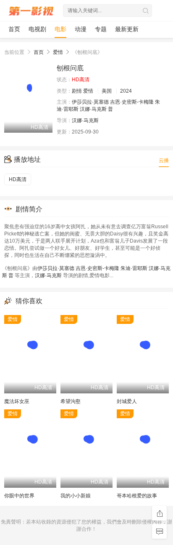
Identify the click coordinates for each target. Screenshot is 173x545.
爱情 (58, 52)
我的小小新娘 (75, 496)
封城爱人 (127, 401)
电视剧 (37, 29)
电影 (60, 29)
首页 (14, 29)
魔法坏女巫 (16, 401)
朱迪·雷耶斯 (134, 268)
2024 (126, 91)
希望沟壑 (70, 401)
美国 (107, 91)
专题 (101, 29)
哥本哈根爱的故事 (137, 496)
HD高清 (17, 179)
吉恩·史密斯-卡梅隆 (132, 102)
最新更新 (127, 29)
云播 (164, 160)
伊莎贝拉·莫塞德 (90, 102)
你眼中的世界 (19, 496)
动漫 (80, 29)
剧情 (77, 91)
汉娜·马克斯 (93, 109)
